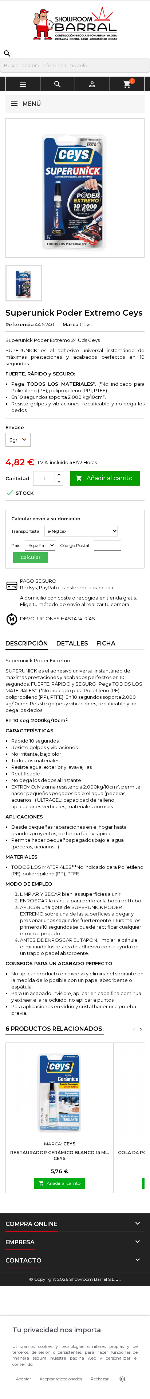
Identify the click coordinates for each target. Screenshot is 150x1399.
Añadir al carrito (104, 478)
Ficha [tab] (105, 643)
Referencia (19, 324)
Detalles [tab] (72, 643)
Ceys (85, 324)
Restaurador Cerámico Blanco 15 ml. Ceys (59, 1155)
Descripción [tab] (26, 643)
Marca (71, 324)
